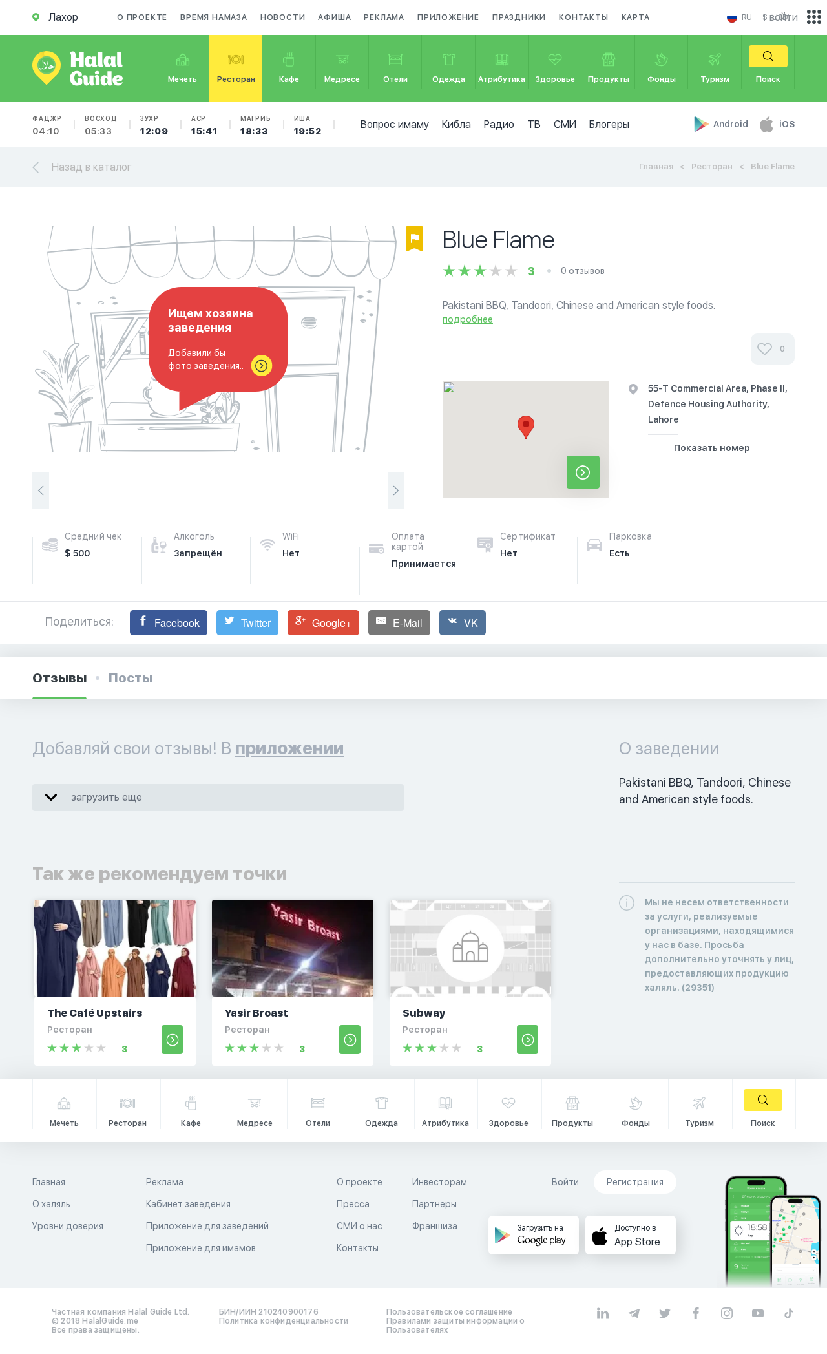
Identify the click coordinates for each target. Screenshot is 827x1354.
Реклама (384, 17)
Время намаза (213, 17)
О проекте (142, 17)
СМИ (565, 124)
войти (783, 17)
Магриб (255, 125)
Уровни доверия (67, 1226)
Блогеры (609, 124)
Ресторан (712, 166)
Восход (101, 125)
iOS (787, 124)
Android (731, 124)
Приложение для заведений (207, 1226)
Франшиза (434, 1226)
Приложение (448, 17)
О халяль (51, 1204)
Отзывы (59, 678)
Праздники (519, 17)
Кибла (456, 124)
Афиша (334, 17)
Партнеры (434, 1204)
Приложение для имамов (201, 1248)
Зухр (154, 125)
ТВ (534, 124)
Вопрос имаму (395, 124)
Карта (636, 17)
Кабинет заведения (188, 1204)
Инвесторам (439, 1182)
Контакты (583, 17)
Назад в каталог (92, 167)
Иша (308, 125)
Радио (499, 124)
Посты (130, 678)
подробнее (468, 319)
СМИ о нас (359, 1226)
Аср (204, 125)
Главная (656, 166)
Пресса (353, 1204)
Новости (283, 17)
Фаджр (47, 125)
